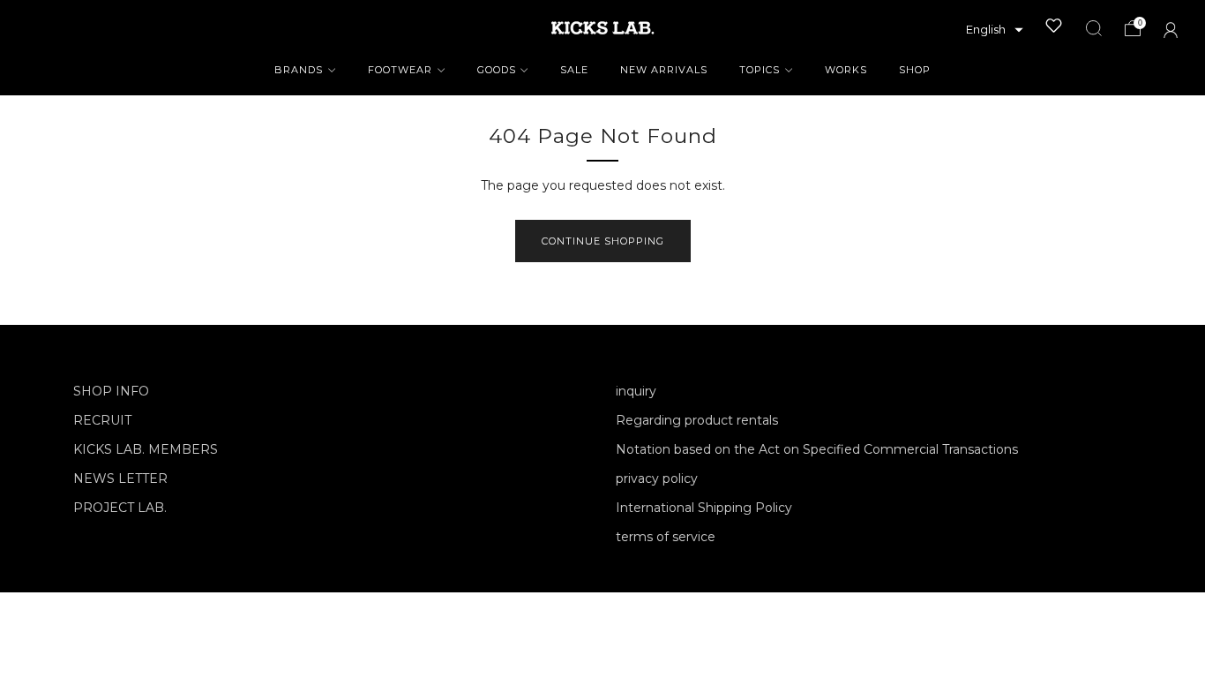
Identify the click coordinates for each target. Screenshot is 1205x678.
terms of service (665, 537)
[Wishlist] (1054, 25)
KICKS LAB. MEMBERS (145, 449)
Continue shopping (603, 241)
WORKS (846, 70)
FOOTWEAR (400, 70)
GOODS (496, 70)
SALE (574, 70)
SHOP (915, 70)
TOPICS (759, 70)
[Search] (1094, 28)
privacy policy (657, 478)
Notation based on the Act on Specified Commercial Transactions (817, 449)
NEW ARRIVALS (663, 70)
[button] (994, 30)
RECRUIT (102, 420)
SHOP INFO (111, 391)
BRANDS (298, 70)
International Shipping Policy (704, 508)
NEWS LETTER (120, 478)
